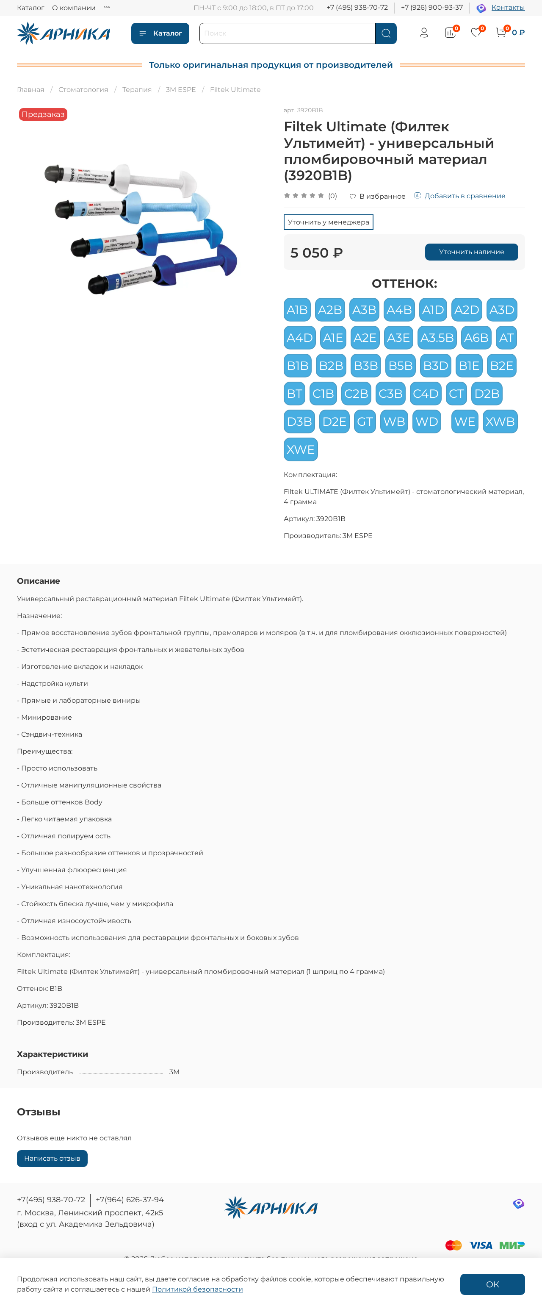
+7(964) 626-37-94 (130, 1199)
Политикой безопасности (197, 1289)
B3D (435, 365)
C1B (323, 393)
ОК (492, 1284)
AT (506, 337)
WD (426, 421)
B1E (469, 365)
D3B (299, 421)
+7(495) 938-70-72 (51, 1199)
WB (394, 421)
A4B (399, 309)
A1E (333, 337)
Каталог (30, 8)
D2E (334, 421)
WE (465, 421)
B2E (502, 365)
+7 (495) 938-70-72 (357, 7)
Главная (30, 90)
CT (456, 393)
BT (294, 393)
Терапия (137, 90)
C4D (426, 393)
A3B (364, 309)
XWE (301, 449)
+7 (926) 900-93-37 (432, 7)
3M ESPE (181, 90)
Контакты (508, 7)
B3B (366, 365)
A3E (398, 337)
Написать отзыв (52, 1158)
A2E (365, 337)
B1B (298, 365)
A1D (433, 309)
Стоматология (83, 90)
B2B (331, 365)
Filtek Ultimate (235, 90)
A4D (300, 337)
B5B (400, 365)
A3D (501, 309)
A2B (330, 309)
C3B (391, 393)
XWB (500, 421)
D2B (487, 393)
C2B (356, 393)
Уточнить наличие (471, 252)
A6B (476, 337)
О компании (74, 8)
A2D (466, 309)
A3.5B (437, 337)
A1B (297, 309)
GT (365, 421)
